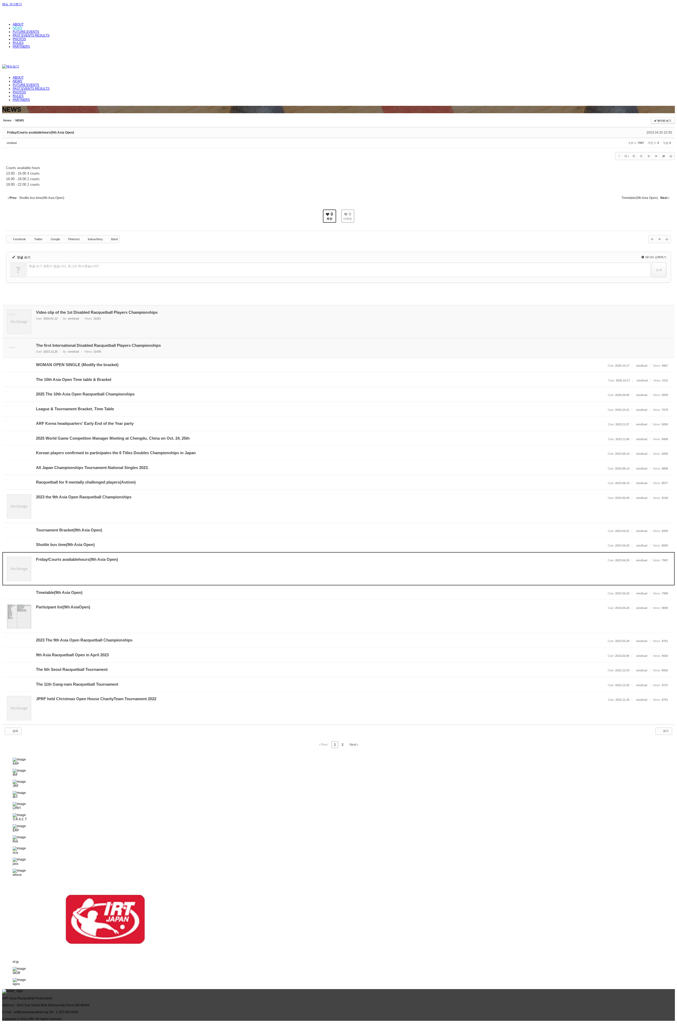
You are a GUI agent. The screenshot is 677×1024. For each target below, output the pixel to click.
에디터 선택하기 (655, 257)
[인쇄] (671, 156)
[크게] (634, 156)
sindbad (12, 142)
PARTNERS (21, 100)
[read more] (338, 321)
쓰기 (665, 730)
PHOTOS (19, 92)
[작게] (641, 156)
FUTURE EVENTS (26, 85)
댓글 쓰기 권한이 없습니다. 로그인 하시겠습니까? (64, 266)
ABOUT (18, 77)
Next (353, 745)
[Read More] (338, 364)
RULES (18, 96)
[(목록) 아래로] (656, 156)
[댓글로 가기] (663, 156)
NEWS (17, 81)
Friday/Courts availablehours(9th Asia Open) (40, 132)
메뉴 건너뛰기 (12, 4)
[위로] (648, 156)
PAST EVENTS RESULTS (31, 88)
